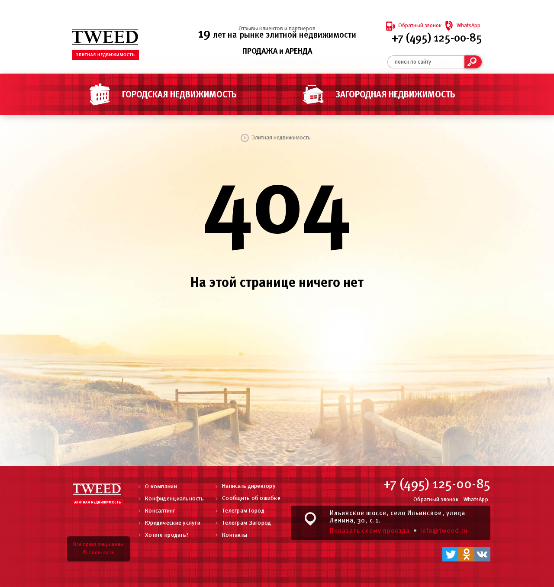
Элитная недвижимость (281, 138)
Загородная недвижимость (395, 95)
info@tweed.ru (444, 531)
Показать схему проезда (370, 531)
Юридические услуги (172, 523)
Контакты (234, 535)
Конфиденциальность (174, 499)
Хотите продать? (167, 535)
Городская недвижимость (179, 95)
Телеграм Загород (246, 523)
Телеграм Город (243, 511)
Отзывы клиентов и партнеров (277, 29)
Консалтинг (160, 511)
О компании (161, 487)
